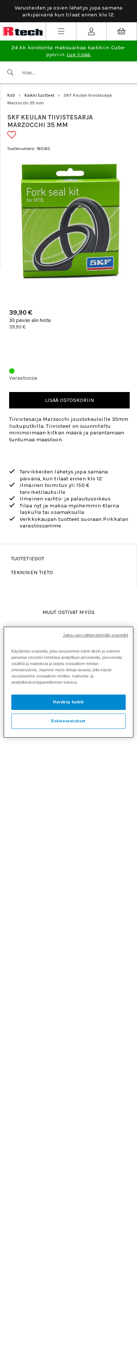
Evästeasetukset (68, 721)
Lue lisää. (79, 54)
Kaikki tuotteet (39, 95)
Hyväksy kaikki (68, 702)
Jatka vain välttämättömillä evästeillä (95, 635)
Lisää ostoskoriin (69, 400)
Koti (11, 95)
